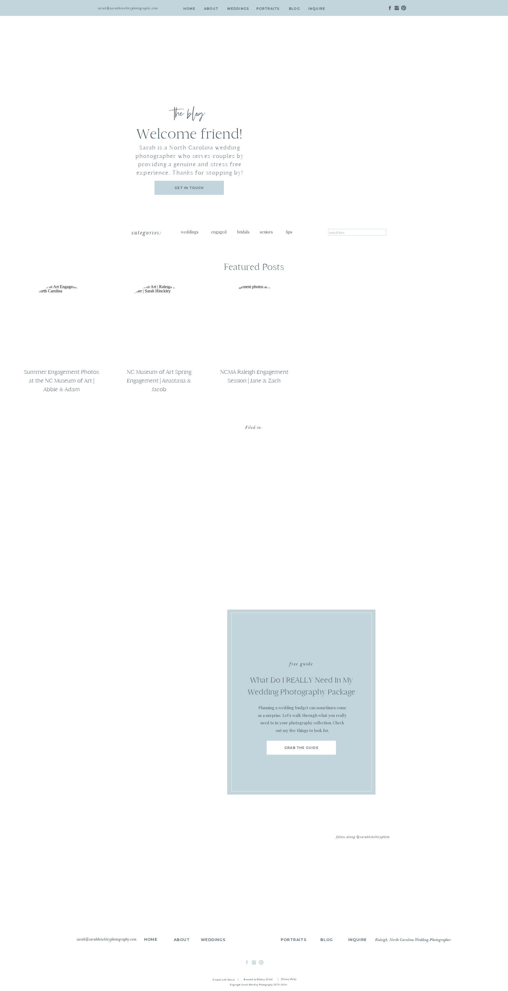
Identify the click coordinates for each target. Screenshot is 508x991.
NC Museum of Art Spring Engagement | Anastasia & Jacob (159, 380)
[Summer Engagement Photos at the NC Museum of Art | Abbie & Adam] (61, 324)
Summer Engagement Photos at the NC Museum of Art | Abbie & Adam (61, 380)
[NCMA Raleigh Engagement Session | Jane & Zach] (254, 324)
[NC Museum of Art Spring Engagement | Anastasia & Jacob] (159, 324)
